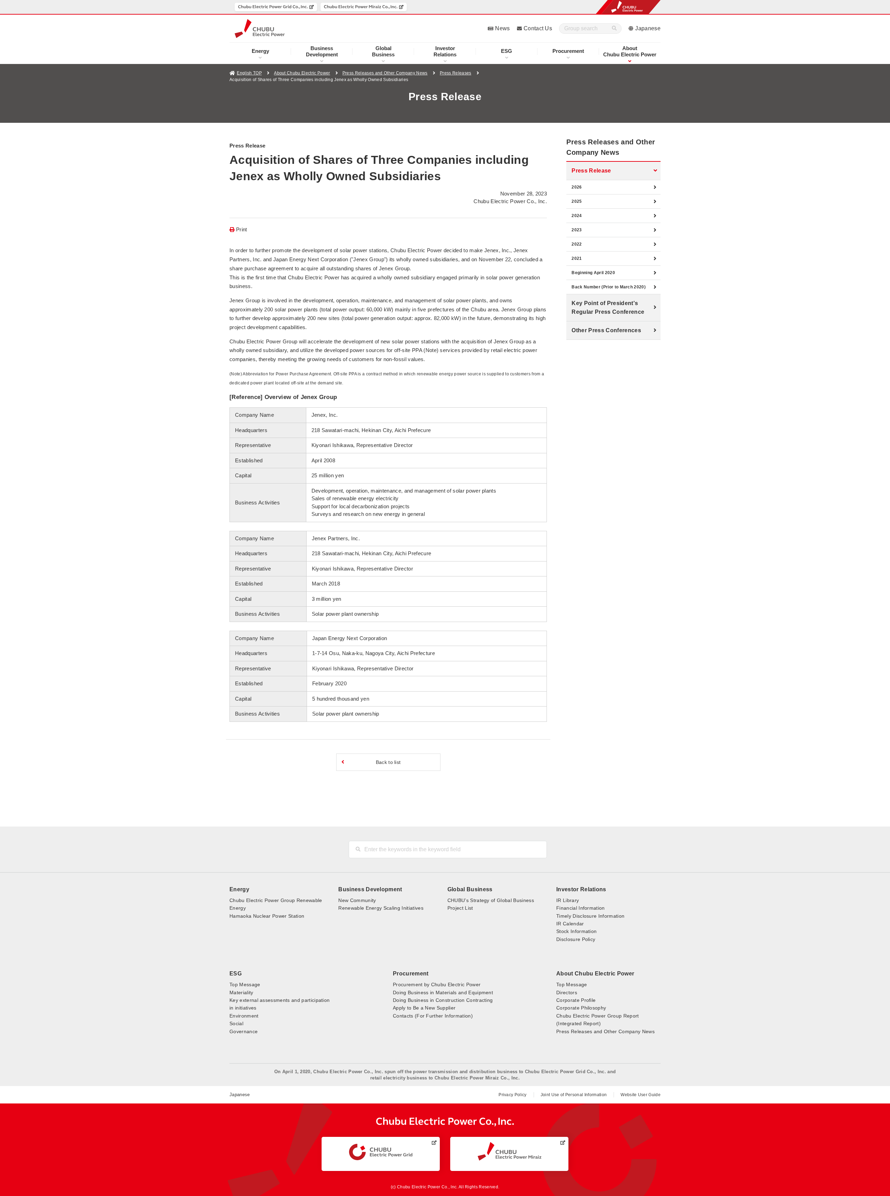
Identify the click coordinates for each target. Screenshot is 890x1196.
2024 (577, 215)
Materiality (241, 992)
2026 (577, 187)
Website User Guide (641, 1094)
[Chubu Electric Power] (260, 28)
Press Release (591, 171)
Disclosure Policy (575, 939)
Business (383, 51)
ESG (506, 51)
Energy (260, 51)
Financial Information (580, 908)
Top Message (244, 984)
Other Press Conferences (606, 330)
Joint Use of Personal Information (574, 1094)
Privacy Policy (512, 1094)
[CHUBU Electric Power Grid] (380, 1152)
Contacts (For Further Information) (433, 1016)
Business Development (370, 889)
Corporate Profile (576, 1000)
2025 (577, 201)
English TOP (249, 73)
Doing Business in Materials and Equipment (443, 992)
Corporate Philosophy (581, 1008)
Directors (566, 992)
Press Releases (455, 73)
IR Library (567, 900)
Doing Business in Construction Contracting (443, 1000)
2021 (577, 258)
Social (236, 1023)
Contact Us (538, 28)
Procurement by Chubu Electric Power (436, 984)
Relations (445, 51)
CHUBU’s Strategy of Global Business (490, 900)
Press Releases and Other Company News (385, 73)
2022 (577, 244)
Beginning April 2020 (593, 272)
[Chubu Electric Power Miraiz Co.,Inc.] (364, 7)
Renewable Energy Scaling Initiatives (380, 908)
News (502, 28)
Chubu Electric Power (629, 51)
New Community (357, 900)
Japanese (648, 28)
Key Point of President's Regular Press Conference (608, 307)
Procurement (568, 51)
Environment (244, 1016)
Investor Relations (581, 889)
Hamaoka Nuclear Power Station (266, 916)
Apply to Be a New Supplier (424, 1008)
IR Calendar (570, 923)
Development (322, 51)
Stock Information (576, 931)
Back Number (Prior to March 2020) (609, 287)
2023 (577, 230)
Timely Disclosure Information (590, 916)
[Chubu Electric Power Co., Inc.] (445, 1121)
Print (241, 229)
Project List (460, 908)
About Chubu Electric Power (302, 73)
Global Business (470, 889)
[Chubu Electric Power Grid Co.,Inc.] (276, 7)
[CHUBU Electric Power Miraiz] (509, 1151)
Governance (243, 1031)
